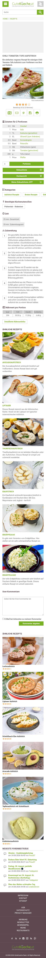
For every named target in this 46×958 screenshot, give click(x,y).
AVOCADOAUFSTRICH (11, 362)
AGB (23, 907)
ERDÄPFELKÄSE (9, 575)
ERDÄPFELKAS (8, 535)
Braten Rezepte (31, 195)
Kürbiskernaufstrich (10, 841)
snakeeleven (34, 887)
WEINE (23, 928)
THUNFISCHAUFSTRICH (12, 448)
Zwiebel (23, 126)
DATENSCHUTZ (23, 910)
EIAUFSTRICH (8, 491)
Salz (22, 130)
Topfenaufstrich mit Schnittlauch (15, 806)
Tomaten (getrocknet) (29, 150)
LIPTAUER (6, 405)
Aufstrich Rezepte (11, 195)
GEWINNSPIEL (23, 925)
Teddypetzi (33, 871)
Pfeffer (23, 157)
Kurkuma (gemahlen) (28, 133)
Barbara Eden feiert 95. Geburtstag (22, 860)
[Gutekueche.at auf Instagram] (23, 938)
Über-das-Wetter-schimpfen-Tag (21, 884)
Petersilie (24, 143)
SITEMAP (23, 901)
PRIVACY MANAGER (23, 913)
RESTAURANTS (23, 930)
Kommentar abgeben (31, 623)
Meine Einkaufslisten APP (22, 182)
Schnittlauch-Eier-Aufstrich (13, 736)
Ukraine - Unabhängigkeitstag (20, 853)
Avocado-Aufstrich (10, 771)
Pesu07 (32, 855)
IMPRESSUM (23, 895)
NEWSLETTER (23, 922)
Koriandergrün (26, 140)
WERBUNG (23, 919)
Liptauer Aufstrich (9, 701)
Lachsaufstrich (8, 666)
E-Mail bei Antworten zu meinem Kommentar (22, 619)
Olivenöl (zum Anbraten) (30, 136)
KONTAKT (23, 898)
